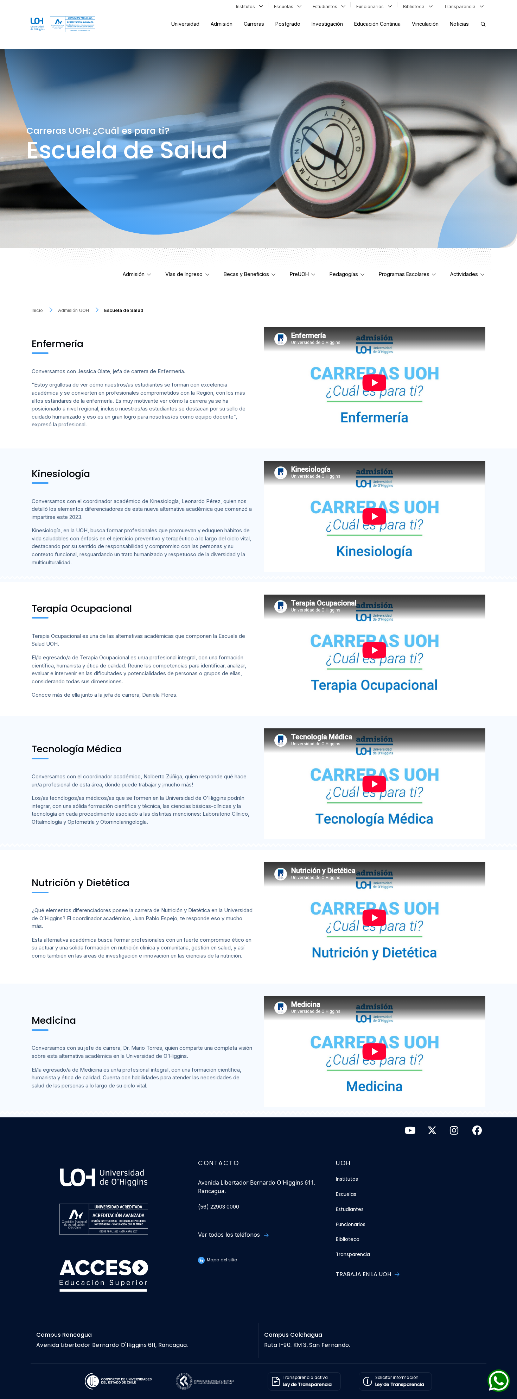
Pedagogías (344, 274)
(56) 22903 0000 (218, 1207)
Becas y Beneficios (246, 274)
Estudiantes (326, 6)
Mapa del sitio (221, 1260)
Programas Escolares (404, 274)
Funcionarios (371, 6)
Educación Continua (377, 24)
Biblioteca (415, 6)
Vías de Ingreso (184, 274)
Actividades (464, 274)
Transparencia (461, 6)
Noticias (459, 24)
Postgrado (287, 24)
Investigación (327, 24)
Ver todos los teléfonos (230, 1234)
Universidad (185, 24)
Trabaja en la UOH (364, 1274)
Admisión (221, 24)
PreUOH (299, 274)
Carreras (254, 24)
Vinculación (425, 24)
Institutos (247, 6)
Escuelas (285, 6)
